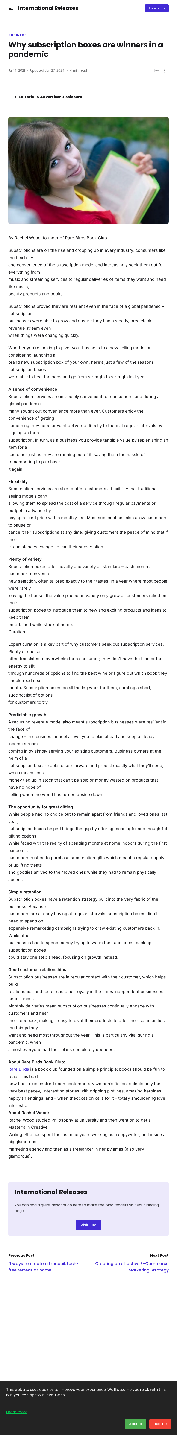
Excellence (157, 8)
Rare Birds (18, 1069)
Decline (160, 1423)
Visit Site (88, 1225)
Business (17, 35)
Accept (135, 1423)
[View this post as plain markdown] (157, 70)
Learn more (16, 1411)
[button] (11, 8)
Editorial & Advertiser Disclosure (50, 97)
